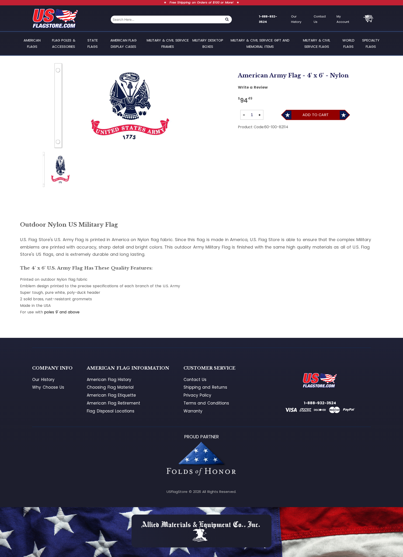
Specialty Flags (370, 43)
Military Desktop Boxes (207, 43)
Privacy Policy (198, 395)
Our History (296, 19)
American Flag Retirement (113, 403)
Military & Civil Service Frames (168, 43)
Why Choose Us (48, 387)
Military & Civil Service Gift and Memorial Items (260, 43)
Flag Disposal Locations (110, 411)
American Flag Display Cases (123, 43)
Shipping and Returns (205, 387)
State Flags (92, 43)
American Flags (32, 43)
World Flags (348, 43)
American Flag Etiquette (111, 395)
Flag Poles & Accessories (63, 43)
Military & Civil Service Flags (316, 43)
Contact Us (320, 19)
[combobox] (166, 19)
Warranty (193, 411)
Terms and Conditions (206, 403)
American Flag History (109, 379)
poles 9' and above (62, 312)
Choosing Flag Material (110, 387)
